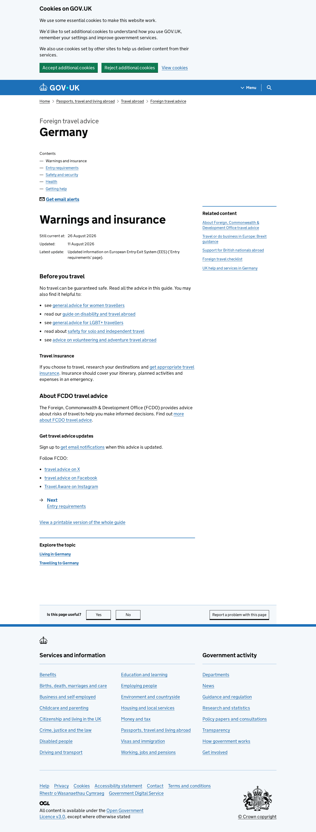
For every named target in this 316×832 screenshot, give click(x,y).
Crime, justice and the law (66, 730)
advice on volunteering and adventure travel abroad (105, 340)
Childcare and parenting (64, 708)
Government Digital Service (136, 793)
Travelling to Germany (59, 563)
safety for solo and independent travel (106, 331)
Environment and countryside (150, 697)
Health (51, 181)
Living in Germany (55, 554)
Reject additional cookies (129, 68)
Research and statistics (226, 708)
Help (44, 786)
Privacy (61, 786)
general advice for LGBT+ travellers (88, 322)
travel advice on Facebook (70, 478)
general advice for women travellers (89, 305)
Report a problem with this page (239, 614)
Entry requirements (62, 167)
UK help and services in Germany (229, 268)
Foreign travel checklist (222, 259)
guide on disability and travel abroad (99, 314)
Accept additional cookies (68, 68)
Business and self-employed (68, 697)
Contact (155, 786)
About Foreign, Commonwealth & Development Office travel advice (230, 225)
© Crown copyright (257, 816)
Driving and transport (61, 752)
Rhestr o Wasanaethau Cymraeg (72, 793)
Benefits (48, 674)
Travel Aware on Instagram (71, 486)
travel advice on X (62, 469)
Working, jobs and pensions (148, 752)
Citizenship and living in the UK (70, 719)
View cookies (175, 67)
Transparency (216, 730)
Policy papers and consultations (234, 719)
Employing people (139, 686)
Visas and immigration (143, 741)
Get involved (215, 752)
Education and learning (144, 674)
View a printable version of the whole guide (82, 522)
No (133, 614)
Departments (215, 674)
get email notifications (82, 447)
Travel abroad (132, 101)
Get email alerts (62, 199)
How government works (226, 741)
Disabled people (56, 741)
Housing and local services (148, 708)
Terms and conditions (189, 786)
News (208, 686)
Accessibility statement (118, 786)
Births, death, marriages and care (73, 686)
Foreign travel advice (168, 101)
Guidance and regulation (227, 697)
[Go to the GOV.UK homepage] (59, 87)
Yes (103, 614)
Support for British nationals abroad (233, 250)
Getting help (56, 188)
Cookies (82, 786)
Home (45, 101)
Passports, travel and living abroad (85, 101)
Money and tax (136, 719)
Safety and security (62, 174)
